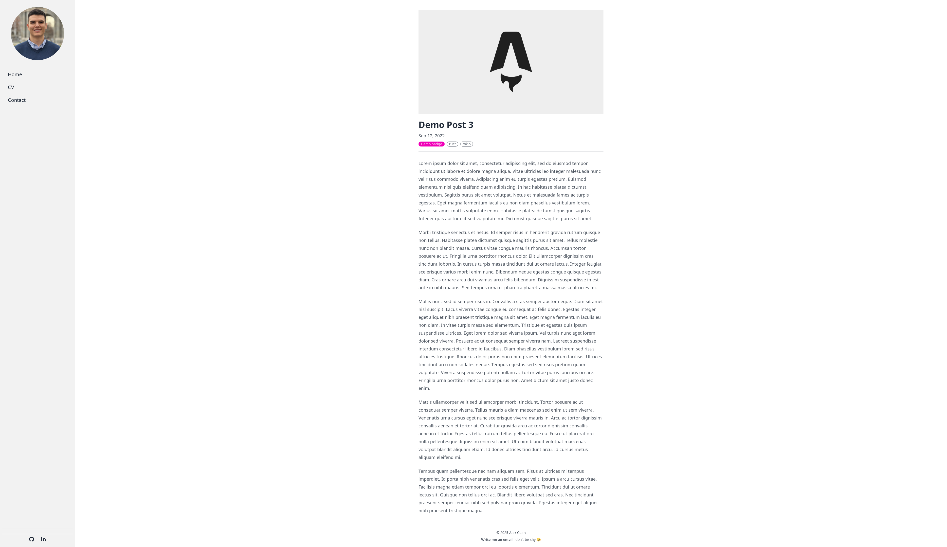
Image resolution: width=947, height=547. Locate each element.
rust (452, 144)
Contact (17, 100)
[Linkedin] (43, 539)
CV (11, 87)
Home (15, 74)
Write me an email (496, 539)
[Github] (32, 539)
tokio (467, 144)
